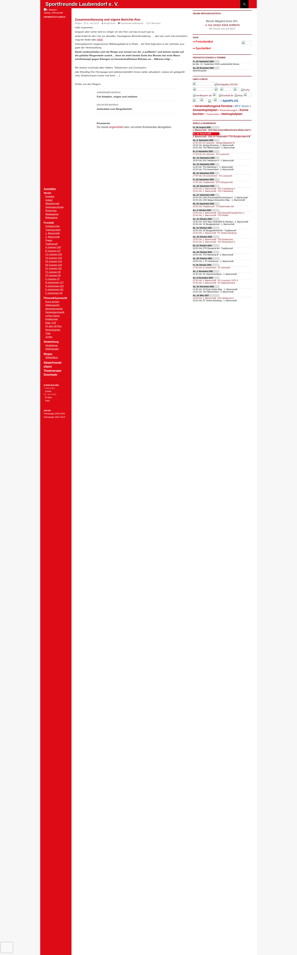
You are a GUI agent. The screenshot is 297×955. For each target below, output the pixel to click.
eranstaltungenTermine (214, 106)
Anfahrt (49, 200)
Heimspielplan (231, 114)
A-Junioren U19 (53, 247)
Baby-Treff (50, 323)
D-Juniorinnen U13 (54, 286)
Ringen (78, 23)
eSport (48, 366)
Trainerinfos (212, 114)
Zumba (48, 337)
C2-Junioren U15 (53, 258)
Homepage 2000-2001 (54, 413)
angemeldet (116, 127)
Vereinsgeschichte (54, 207)
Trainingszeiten (52, 230)
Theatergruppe (52, 370)
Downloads (50, 374)
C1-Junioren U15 (53, 254)
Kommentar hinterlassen (132, 23)
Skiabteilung (51, 345)
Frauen (48, 240)
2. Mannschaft (52, 237)
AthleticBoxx (51, 357)
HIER (100, 39)
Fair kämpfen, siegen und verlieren (117, 94)
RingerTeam (109, 23)
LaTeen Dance (52, 316)
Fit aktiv (48, 397)
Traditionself (51, 244)
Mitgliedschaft (52, 203)
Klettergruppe (52, 349)
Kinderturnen (51, 319)
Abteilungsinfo (52, 305)
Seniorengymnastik (54, 312)
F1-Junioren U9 (52, 272)
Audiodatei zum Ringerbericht (114, 107)
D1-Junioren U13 (53, 261)
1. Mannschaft (52, 233)
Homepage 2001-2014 (54, 417)
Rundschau (51, 210)
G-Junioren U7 (52, 279)
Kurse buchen (52, 301)
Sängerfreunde (53, 362)
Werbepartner (52, 214)
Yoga (47, 333)
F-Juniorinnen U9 (53, 293)
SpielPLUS (230, 100)
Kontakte (49, 196)
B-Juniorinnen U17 (54, 282)
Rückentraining (52, 330)
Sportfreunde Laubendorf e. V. (82, 4)
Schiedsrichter (52, 226)
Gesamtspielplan (205, 110)
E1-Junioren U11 (53, 268)
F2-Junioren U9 (52, 275)
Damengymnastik (54, 308)
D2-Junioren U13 (53, 265)
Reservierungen (227, 110)
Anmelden (50, 188)
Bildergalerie (51, 217)
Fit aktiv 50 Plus (53, 326)
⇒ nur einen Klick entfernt (222, 25)
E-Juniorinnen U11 (54, 289)
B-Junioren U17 (53, 251)
